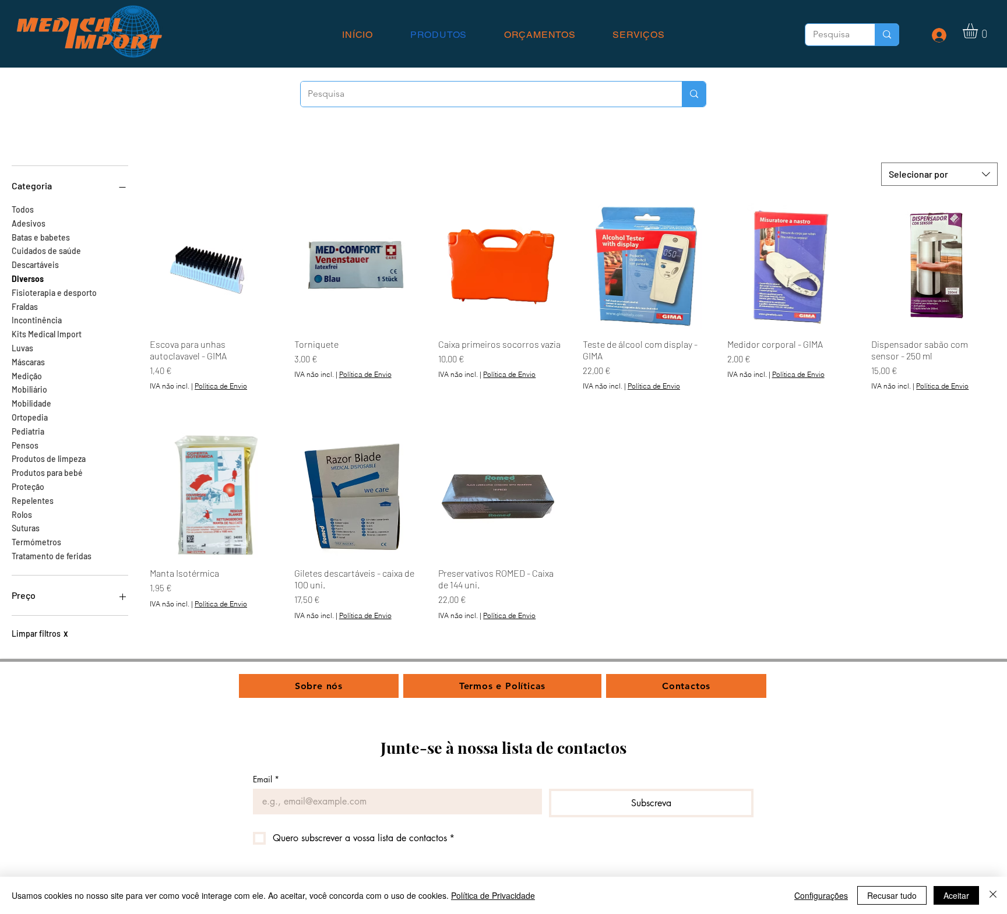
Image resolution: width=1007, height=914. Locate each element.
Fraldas (25, 307)
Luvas (22, 348)
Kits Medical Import (47, 334)
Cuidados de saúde (46, 251)
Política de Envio (221, 386)
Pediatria (28, 431)
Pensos (25, 445)
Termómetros (36, 542)
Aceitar (956, 895)
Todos (23, 209)
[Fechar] (993, 895)
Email (266, 779)
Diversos (28, 279)
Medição (27, 376)
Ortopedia (30, 417)
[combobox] (939, 174)
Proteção (28, 487)
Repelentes (33, 501)
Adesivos (28, 223)
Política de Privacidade (493, 895)
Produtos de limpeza (49, 459)
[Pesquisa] (887, 34)
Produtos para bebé (47, 473)
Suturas (26, 528)
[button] (979, 30)
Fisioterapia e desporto (54, 293)
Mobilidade (31, 403)
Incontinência (37, 320)
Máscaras (28, 362)
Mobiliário (29, 389)
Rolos (22, 515)
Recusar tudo (892, 895)
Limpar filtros (40, 633)
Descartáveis (35, 265)
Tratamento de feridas (51, 556)
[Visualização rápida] (213, 266)
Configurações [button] (821, 895)
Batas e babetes (41, 237)
